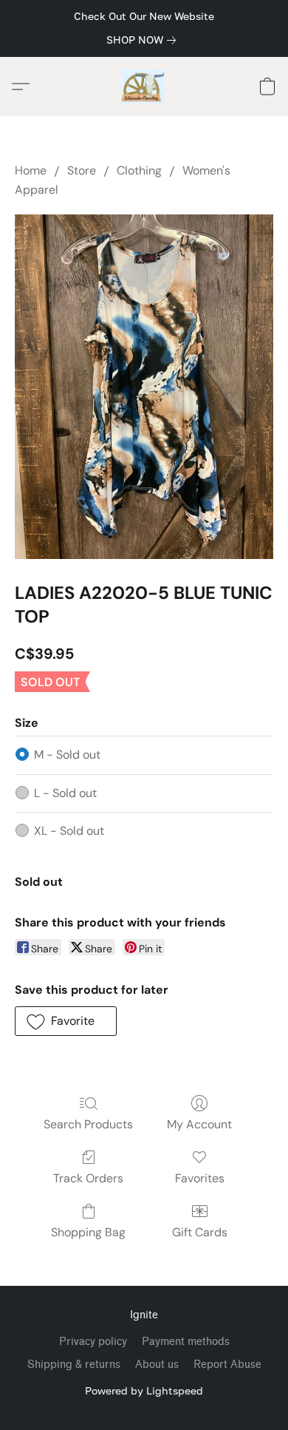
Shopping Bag (88, 1232)
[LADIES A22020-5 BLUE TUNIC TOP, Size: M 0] (144, 387)
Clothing (139, 170)
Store (81, 170)
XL (69, 830)
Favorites (199, 1178)
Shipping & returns (73, 1364)
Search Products (88, 1124)
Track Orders (88, 1178)
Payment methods (186, 1341)
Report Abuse (227, 1364)
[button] (144, 86)
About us (157, 1364)
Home (31, 170)
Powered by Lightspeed (144, 1390)
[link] (144, 40)
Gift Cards (199, 1232)
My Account (199, 1124)
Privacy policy (93, 1341)
